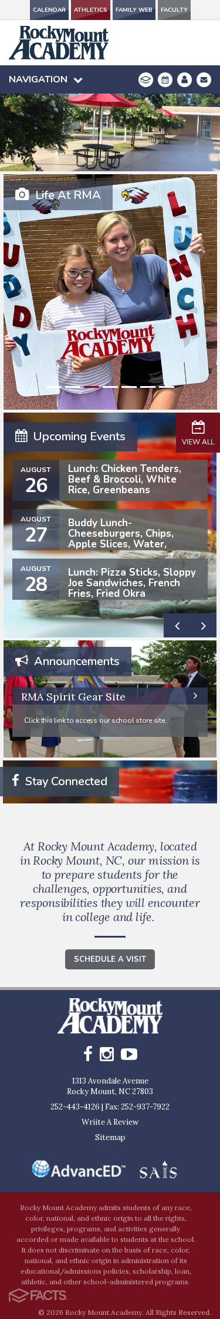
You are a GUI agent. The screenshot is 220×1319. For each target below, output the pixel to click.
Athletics (90, 10)
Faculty (174, 10)
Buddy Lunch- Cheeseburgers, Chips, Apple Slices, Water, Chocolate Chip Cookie (121, 539)
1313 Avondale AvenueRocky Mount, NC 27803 (110, 1086)
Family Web (134, 10)
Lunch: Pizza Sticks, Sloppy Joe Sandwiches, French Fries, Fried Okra (132, 583)
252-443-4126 (75, 1107)
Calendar (49, 10)
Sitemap (110, 1137)
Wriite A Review (110, 1122)
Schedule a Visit (110, 959)
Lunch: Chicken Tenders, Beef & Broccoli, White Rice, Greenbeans (124, 479)
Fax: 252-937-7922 (137, 1107)
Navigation (38, 79)
